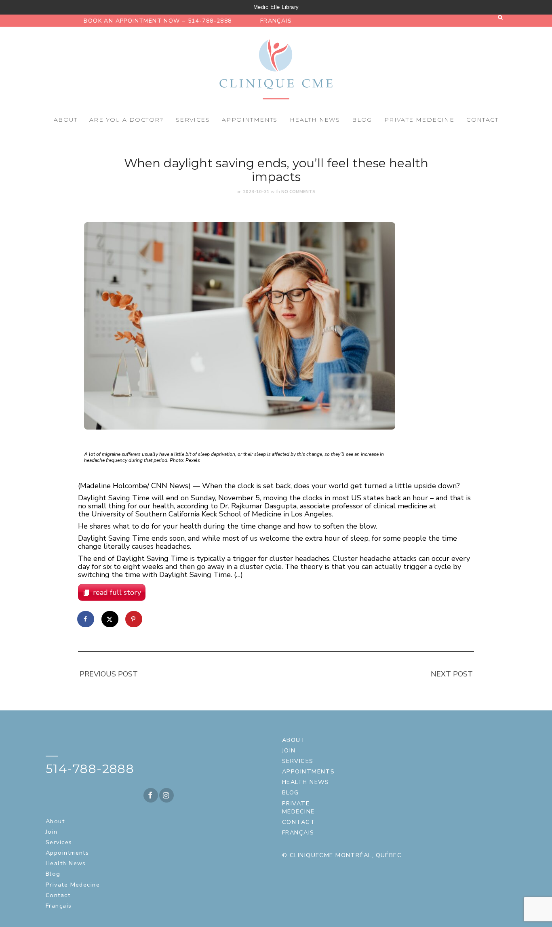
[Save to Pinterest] (134, 619)
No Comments (298, 192)
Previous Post (109, 674)
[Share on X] (110, 619)
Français (276, 21)
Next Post (452, 674)
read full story (117, 592)
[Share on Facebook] (86, 619)
